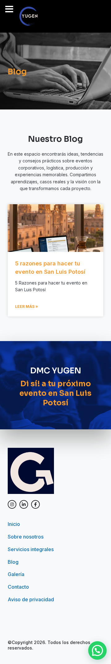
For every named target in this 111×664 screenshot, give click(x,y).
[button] (97, 650)
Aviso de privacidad (31, 599)
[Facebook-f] (35, 504)
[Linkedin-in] (23, 504)
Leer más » (26, 306)
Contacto (18, 587)
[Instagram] (12, 504)
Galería (16, 574)
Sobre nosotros (25, 537)
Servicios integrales (31, 549)
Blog (13, 562)
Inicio (14, 524)
